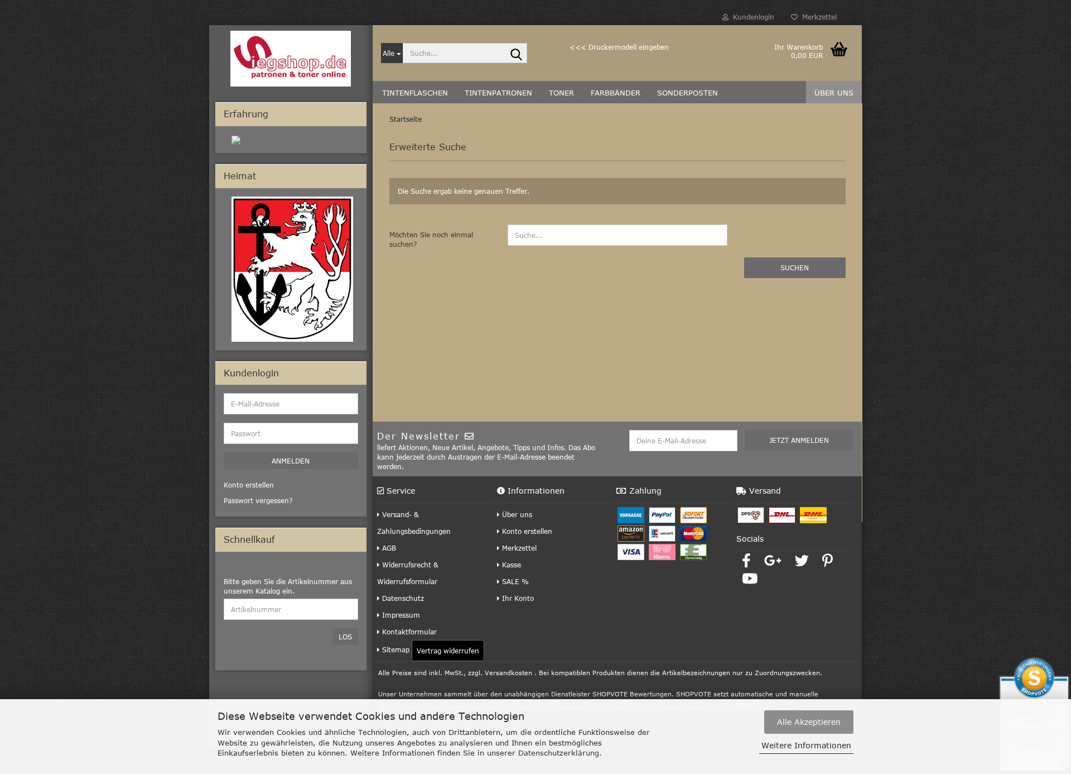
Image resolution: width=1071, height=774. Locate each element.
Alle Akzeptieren (809, 722)
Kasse (510, 564)
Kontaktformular (408, 632)
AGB (388, 548)
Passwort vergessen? (258, 500)
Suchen (794, 267)
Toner (561, 92)
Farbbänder (615, 92)
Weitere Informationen (806, 745)
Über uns (833, 92)
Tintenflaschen (415, 92)
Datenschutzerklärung (558, 752)
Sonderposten (687, 92)
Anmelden (291, 461)
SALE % (514, 581)
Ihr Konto (517, 598)
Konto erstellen (526, 531)
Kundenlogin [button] (751, 17)
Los (345, 637)
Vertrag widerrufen (448, 650)
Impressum (400, 615)
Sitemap (394, 649)
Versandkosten (508, 672)
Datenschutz (402, 598)
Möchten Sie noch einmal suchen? (431, 239)
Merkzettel (817, 17)
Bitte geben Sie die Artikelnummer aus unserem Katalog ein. (288, 586)
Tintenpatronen (498, 92)
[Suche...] (516, 54)
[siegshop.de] (291, 58)
